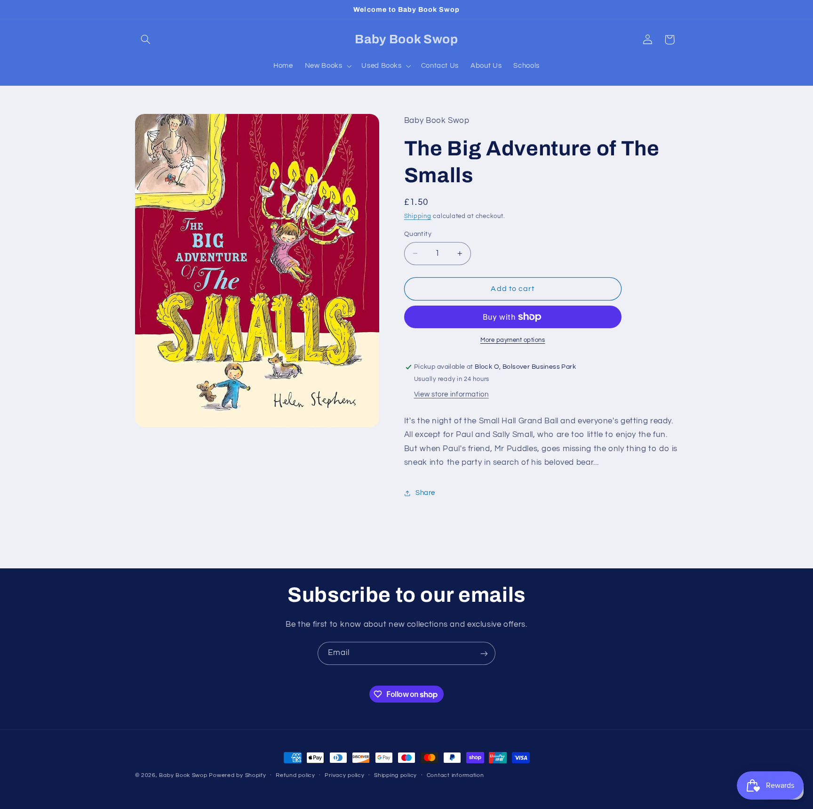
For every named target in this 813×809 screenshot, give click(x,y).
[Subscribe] (484, 653)
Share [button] (425, 493)
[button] (146, 39)
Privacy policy (344, 775)
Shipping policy (395, 775)
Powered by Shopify (237, 775)
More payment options (512, 340)
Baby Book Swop (183, 775)
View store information (451, 394)
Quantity (417, 234)
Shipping (417, 217)
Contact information (455, 775)
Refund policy (295, 775)
